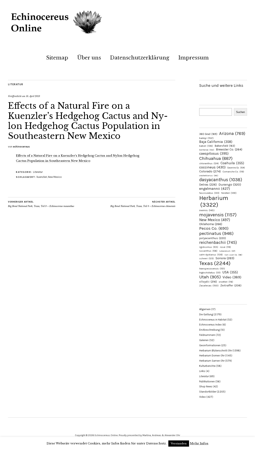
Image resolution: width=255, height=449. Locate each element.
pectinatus (216, 233)
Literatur (15, 84)
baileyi (206, 137)
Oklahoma (210, 224)
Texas (214, 263)
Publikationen (207, 381)
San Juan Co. (233, 254)
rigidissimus (208, 247)
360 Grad (208, 134)
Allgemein (205, 309)
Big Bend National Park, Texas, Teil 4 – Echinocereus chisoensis (142, 204)
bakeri (206, 145)
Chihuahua (215, 158)
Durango (230, 184)
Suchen (240, 112)
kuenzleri (42, 176)
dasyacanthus (220, 179)
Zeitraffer (230, 285)
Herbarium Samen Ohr (212, 360)
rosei (225, 247)
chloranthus (209, 163)
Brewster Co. (229, 149)
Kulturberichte (207, 365)
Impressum (193, 57)
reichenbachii (218, 242)
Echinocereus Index (210, 324)
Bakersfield (225, 145)
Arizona (232, 133)
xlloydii (208, 281)
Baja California (215, 142)
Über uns (89, 57)
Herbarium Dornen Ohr (212, 355)
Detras (208, 184)
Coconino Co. (236, 167)
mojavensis (218, 215)
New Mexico (55, 176)
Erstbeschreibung (209, 329)
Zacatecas (209, 285)
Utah (210, 277)
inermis (207, 210)
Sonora (225, 258)
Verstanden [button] (179, 443)
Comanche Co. (233, 171)
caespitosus (214, 153)
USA (230, 272)
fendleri (228, 192)
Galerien (204, 340)
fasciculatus (209, 193)
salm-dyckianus (211, 254)
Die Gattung (206, 314)
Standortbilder (207, 391)
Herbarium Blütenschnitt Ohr (215, 350)
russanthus (208, 251)
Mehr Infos (199, 443)
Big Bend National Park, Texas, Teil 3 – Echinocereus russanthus (41, 204)
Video (232, 277)
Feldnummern (207, 334)
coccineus (212, 167)
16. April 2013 (33, 96)
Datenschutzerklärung (139, 57)
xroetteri (226, 281)
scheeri (206, 258)
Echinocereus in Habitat (213, 319)
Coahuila (232, 163)
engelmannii (214, 188)
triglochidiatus (210, 272)
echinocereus (21, 146)
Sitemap (57, 57)
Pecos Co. (214, 228)
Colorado (210, 171)
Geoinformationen (210, 345)
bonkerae (206, 149)
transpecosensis (212, 268)
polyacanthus (212, 238)
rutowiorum (227, 251)
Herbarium (213, 201)
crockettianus (208, 175)
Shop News (205, 386)
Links (202, 371)
